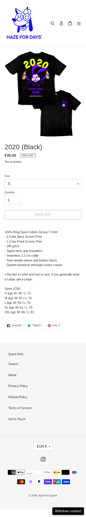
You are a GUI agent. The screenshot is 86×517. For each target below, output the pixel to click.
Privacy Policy (18, 386)
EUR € (42, 446)
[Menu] (79, 23)
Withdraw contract (68, 511)
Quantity (10, 192)
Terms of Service (20, 408)
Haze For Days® (47, 495)
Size (7, 176)
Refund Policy (17, 397)
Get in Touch (16, 419)
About (12, 375)
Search (13, 364)
